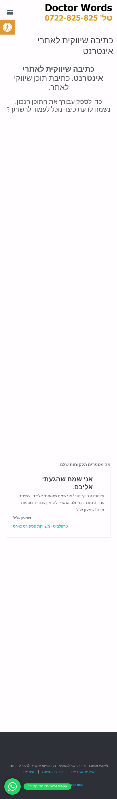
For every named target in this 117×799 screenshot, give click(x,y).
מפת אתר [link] (28, 772)
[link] (7, 27)
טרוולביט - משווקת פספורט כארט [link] (40, 526)
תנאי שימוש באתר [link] (82, 772)
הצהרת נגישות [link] (52, 772)
